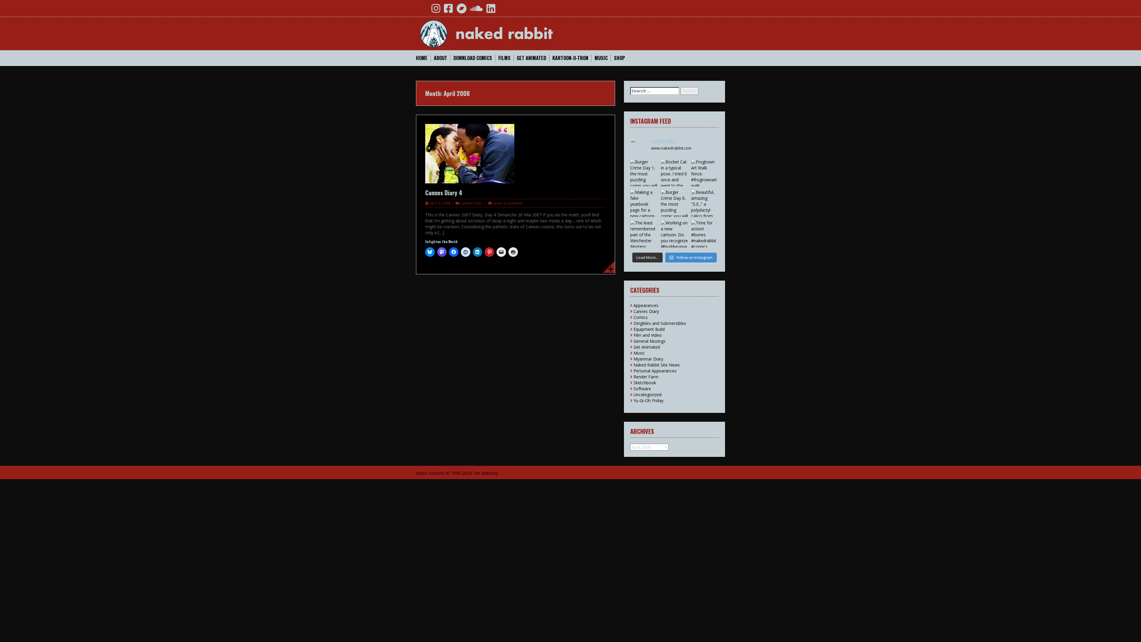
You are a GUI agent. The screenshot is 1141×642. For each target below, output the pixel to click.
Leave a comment (507, 203)
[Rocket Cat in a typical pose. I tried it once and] (674, 173)
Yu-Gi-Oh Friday (648, 400)
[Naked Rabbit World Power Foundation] (500, 33)
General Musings (649, 341)
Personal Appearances (655, 371)
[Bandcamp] (461, 10)
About (440, 58)
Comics (640, 317)
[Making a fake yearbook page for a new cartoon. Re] (644, 203)
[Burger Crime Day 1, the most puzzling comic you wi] (644, 173)
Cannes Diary (471, 203)
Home (422, 58)
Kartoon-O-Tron (570, 58)
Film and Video (647, 335)
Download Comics (472, 58)
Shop (619, 58)
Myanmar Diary (648, 359)
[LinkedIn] (490, 10)
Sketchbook (644, 382)
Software (642, 388)
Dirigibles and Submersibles (659, 323)
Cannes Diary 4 (443, 192)
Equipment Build (649, 329)
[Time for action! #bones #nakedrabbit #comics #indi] (705, 234)
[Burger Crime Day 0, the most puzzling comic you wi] (674, 203)
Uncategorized (647, 394)
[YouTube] (423, 10)
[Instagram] (435, 10)
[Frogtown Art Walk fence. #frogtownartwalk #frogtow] (705, 173)
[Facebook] (448, 10)
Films (504, 58)
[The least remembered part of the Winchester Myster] (644, 234)
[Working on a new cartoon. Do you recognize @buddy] (674, 234)
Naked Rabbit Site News (656, 365)
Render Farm (645, 377)
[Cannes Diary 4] (469, 153)
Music (601, 58)
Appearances (645, 305)
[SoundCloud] (476, 10)
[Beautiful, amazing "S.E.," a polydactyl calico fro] (705, 203)
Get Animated (531, 58)
